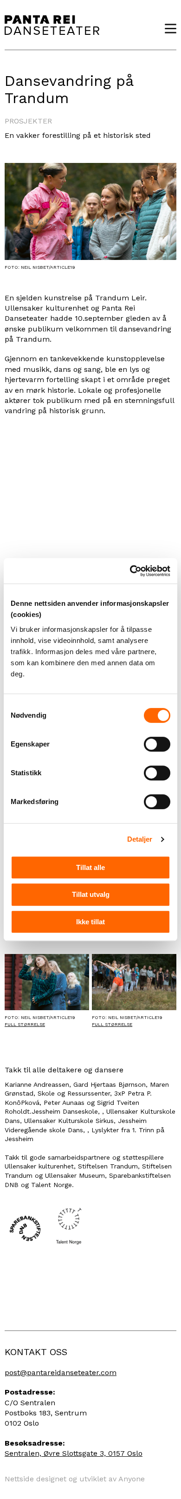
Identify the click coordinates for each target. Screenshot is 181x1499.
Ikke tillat (90, 922)
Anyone (131, 1478)
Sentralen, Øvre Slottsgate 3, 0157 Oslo (73, 1453)
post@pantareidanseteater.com (60, 1372)
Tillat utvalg (91, 894)
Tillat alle (90, 867)
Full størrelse (25, 1024)
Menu (167, 28)
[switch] (157, 744)
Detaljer (140, 839)
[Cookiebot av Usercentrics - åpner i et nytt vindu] (130, 571)
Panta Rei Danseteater (52, 25)
